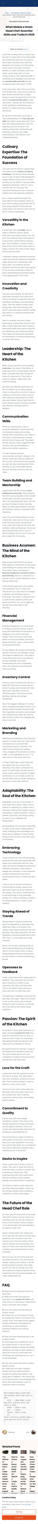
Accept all (19, 1518)
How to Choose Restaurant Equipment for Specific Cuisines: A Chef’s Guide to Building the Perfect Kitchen (14, 1481)
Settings (19, 1512)
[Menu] (35, 3)
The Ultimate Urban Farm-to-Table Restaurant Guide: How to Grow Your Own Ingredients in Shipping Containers (5, 1481)
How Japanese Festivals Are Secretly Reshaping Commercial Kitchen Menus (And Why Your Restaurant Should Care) (24, 1481)
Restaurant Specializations (19, 21)
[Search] (3, 3)
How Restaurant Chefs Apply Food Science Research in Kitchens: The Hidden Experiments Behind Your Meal (33, 1479)
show (26, 49)
